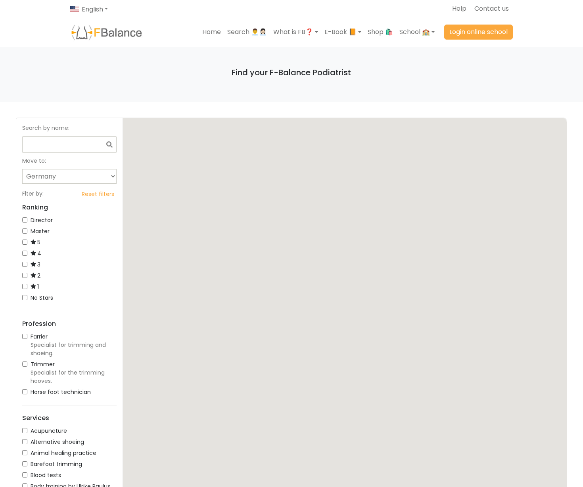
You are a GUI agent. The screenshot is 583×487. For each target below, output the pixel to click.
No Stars (42, 298)
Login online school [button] (478, 31)
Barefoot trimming (56, 464)
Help (459, 8)
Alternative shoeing (57, 442)
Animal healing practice (63, 453)
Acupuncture (49, 431)
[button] (295, 32)
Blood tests (46, 475)
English (92, 9)
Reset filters (98, 194)
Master (40, 231)
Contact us (491, 8)
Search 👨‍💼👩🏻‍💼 (247, 31)
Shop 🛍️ (380, 31)
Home (211, 31)
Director (42, 220)
